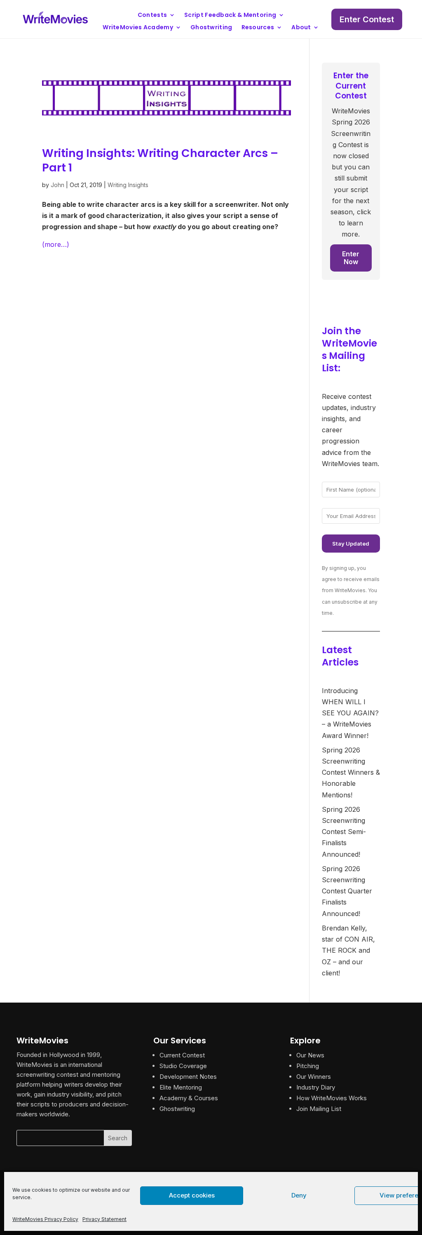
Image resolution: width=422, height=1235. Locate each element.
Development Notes (188, 1076)
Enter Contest (367, 19)
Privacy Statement (104, 1219)
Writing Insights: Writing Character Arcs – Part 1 (160, 160)
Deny (299, 1195)
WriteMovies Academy (138, 27)
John (57, 184)
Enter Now (350, 258)
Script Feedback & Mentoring (230, 15)
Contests (152, 15)
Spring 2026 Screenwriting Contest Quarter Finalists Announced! (347, 891)
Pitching (307, 1066)
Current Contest (182, 1055)
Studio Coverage (183, 1066)
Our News (310, 1055)
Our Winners (313, 1076)
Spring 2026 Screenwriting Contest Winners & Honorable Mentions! (351, 772)
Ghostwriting (211, 27)
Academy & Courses (188, 1098)
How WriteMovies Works (331, 1098)
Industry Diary (315, 1087)
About (301, 27)
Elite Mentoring (180, 1087)
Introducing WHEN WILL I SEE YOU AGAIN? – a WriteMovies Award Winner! (350, 713)
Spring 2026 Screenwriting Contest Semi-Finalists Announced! (344, 831)
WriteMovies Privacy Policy (45, 1219)
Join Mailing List (318, 1109)
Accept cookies (192, 1195)
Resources (257, 27)
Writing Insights (128, 184)
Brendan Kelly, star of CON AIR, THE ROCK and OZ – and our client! (348, 950)
